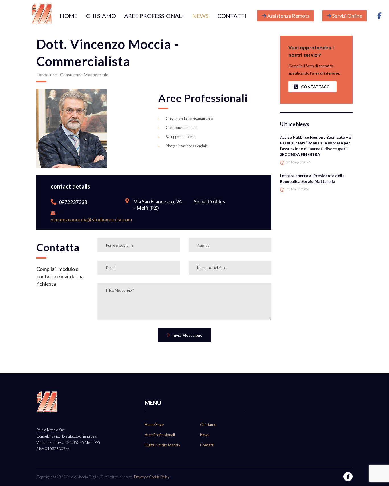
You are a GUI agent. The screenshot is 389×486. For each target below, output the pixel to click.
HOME (68, 16)
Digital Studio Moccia (162, 445)
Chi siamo (208, 424)
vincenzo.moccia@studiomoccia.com (91, 219)
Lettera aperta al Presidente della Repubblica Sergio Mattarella (312, 178)
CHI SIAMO (101, 16)
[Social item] (379, 15)
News (204, 434)
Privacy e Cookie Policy (151, 477)
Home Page (154, 424)
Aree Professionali (160, 434)
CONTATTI (231, 16)
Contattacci (316, 86)
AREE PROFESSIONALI (153, 16)
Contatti (207, 445)
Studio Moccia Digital (82, 477)
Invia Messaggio (188, 335)
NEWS (200, 16)
